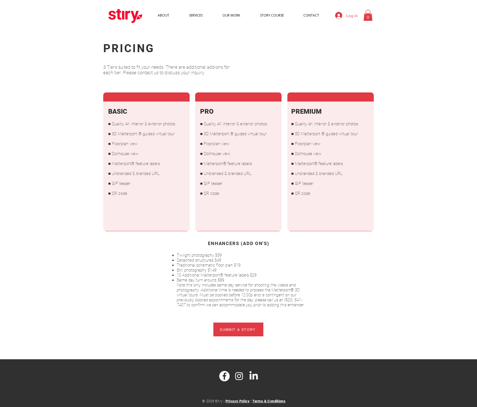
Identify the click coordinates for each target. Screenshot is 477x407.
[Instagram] (239, 376)
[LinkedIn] (253, 376)
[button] (368, 15)
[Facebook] (224, 376)
